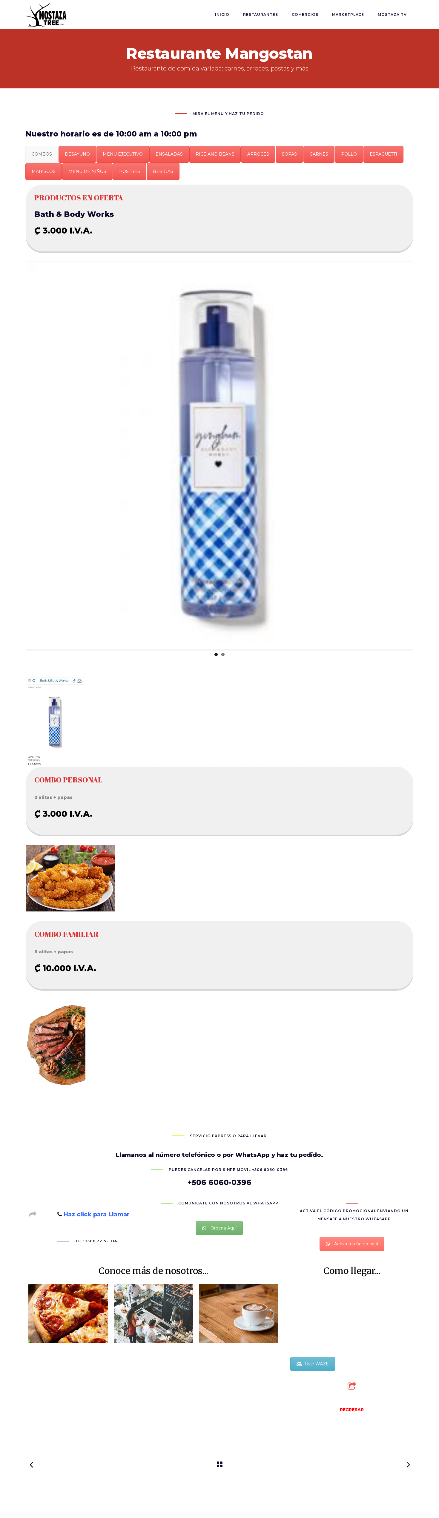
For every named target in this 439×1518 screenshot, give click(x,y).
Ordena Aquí (224, 1228)
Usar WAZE (317, 1364)
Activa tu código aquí (356, 1244)
